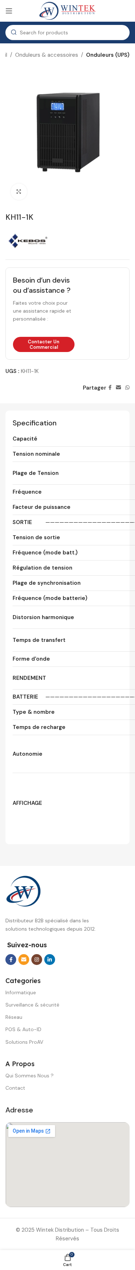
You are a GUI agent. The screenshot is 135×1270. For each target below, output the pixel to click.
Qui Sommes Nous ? (29, 1075)
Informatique (20, 992)
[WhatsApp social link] (127, 387)
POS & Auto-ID (23, 1029)
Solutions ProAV (24, 1042)
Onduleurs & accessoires (46, 55)
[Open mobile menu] (9, 11)
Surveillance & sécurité (32, 1004)
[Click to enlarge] (19, 192)
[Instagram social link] (36, 959)
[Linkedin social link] (49, 959)
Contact (15, 1088)
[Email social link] (118, 387)
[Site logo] (68, 10)
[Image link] (23, 890)
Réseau (13, 1017)
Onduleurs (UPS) (108, 55)
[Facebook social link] (110, 387)
